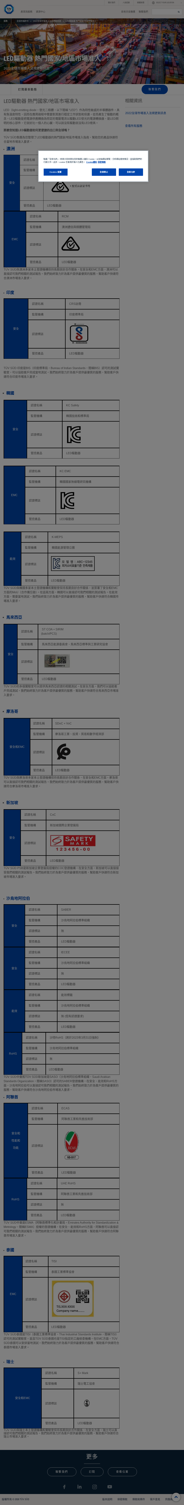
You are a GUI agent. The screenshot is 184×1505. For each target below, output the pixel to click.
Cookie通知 (91, 162)
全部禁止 (104, 172)
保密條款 (102, 162)
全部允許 (131, 172)
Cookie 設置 (56, 172)
